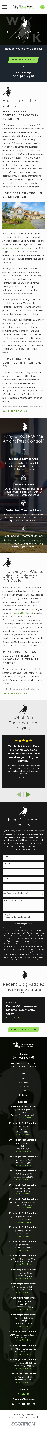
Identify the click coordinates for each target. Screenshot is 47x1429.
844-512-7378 (23, 76)
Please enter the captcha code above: (18, 917)
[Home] (23, 7)
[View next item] (28, 795)
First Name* (8, 856)
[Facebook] (18, 1394)
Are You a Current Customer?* (15, 893)
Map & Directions (23, 1118)
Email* (5, 878)
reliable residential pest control (17, 248)
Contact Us (23, 1095)
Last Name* (8, 864)
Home (23, 1078)
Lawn (23, 1091)
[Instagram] (28, 1394)
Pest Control (23, 1086)
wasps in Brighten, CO (23, 613)
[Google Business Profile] (23, 1394)
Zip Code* (7, 886)
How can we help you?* (13, 900)
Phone (6, 871)
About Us (23, 1082)
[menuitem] (12, 1417)
